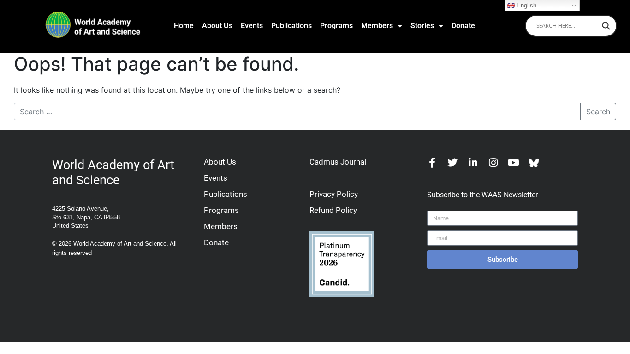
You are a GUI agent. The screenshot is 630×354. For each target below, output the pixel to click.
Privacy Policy (333, 194)
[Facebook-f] (432, 163)
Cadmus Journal (337, 161)
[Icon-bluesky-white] (534, 163)
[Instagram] (493, 163)
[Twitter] (452, 163)
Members (377, 25)
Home (184, 25)
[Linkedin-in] (473, 163)
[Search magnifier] (606, 25)
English (525, 5)
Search (598, 111)
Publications (291, 25)
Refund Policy (333, 210)
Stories (422, 25)
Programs (336, 25)
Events (252, 25)
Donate (463, 25)
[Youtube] (513, 163)
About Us (217, 25)
